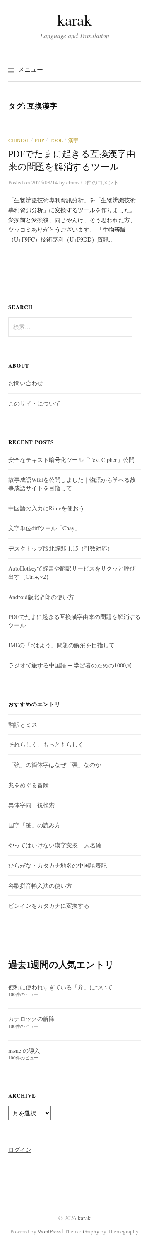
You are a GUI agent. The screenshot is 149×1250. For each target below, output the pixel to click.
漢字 (73, 140)
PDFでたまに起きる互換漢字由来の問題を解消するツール (71, 159)
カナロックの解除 (31, 1019)
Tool (56, 140)
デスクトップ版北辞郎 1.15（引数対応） (60, 548)
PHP (39, 140)
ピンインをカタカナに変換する (48, 905)
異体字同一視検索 (31, 805)
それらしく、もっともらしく (46, 744)
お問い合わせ (25, 383)
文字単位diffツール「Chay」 (44, 528)
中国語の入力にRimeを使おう (46, 508)
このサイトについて (34, 403)
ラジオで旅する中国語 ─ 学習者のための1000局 (70, 665)
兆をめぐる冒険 (28, 785)
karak (74, 19)
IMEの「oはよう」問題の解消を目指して (61, 645)
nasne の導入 (24, 1050)
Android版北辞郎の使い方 (41, 597)
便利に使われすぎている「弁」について (60, 987)
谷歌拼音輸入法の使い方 (40, 886)
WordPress (49, 1231)
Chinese (18, 140)
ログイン (19, 1149)
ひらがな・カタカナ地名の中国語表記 (57, 865)
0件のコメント (101, 182)
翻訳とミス (22, 724)
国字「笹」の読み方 (34, 825)
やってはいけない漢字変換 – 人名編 (54, 845)
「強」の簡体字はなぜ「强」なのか (54, 765)
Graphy (91, 1231)
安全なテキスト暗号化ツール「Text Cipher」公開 (71, 460)
